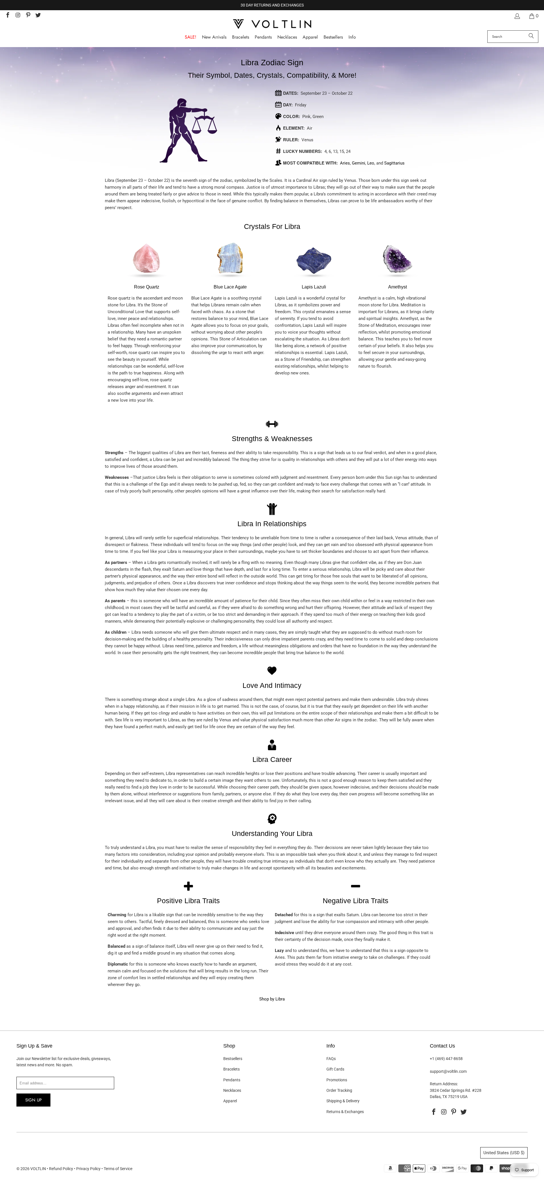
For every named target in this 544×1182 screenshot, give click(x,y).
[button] (352, 37)
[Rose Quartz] (147, 280)
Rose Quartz (146, 287)
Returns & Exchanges (345, 1111)
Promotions (336, 1080)
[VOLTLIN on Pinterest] (28, 15)
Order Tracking (339, 1090)
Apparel (230, 1101)
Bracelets (231, 1069)
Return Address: (444, 1084)
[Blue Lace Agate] (230, 280)
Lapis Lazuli (314, 287)
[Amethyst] (397, 280)
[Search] (531, 36)
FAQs (331, 1058)
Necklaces (232, 1090)
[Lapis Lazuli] (314, 280)
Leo (370, 163)
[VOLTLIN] (272, 24)
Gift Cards (335, 1069)
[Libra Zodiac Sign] (188, 170)
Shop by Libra (272, 999)
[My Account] (517, 16)
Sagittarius (394, 163)
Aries (345, 163)
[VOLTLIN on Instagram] (17, 15)
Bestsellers (232, 1058)
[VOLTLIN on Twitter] (38, 15)
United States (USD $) (503, 1152)
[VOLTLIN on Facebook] (7, 15)
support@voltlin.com (448, 1071)
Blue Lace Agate (230, 287)
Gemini (358, 163)
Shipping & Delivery (343, 1101)
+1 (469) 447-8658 (446, 1058)
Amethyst (397, 287)
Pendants (231, 1080)
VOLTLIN (38, 1168)
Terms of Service (118, 1168)
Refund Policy (61, 1168)
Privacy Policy (88, 1168)
